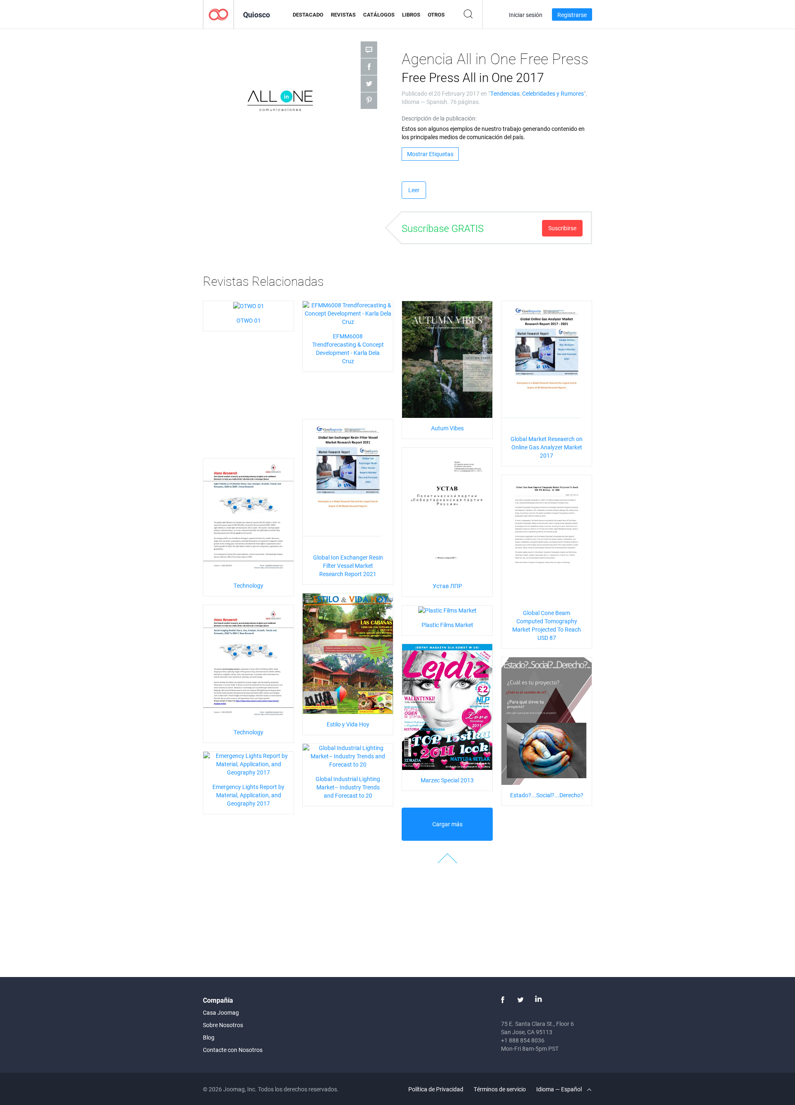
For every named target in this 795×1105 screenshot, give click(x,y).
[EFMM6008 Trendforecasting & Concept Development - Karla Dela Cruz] (348, 313)
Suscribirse (562, 228)
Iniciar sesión (525, 15)
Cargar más (447, 824)
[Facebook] (502, 1000)
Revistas (343, 14)
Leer (413, 190)
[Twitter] (520, 1000)
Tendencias (505, 93)
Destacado (308, 14)
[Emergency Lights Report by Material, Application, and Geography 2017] (248, 763)
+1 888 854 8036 (522, 1040)
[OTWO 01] (248, 305)
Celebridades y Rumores (553, 93)
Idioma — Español (559, 1089)
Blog (208, 1037)
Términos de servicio (500, 1089)
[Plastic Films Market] (447, 609)
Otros (436, 14)
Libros (411, 14)
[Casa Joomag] (218, 14)
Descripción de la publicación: (439, 118)
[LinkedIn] (538, 1000)
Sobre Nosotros (223, 1025)
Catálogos (379, 14)
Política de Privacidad (435, 1089)
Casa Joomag (221, 1012)
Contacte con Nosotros (233, 1050)
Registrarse (572, 15)
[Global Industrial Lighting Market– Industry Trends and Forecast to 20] (348, 756)
